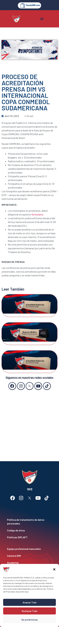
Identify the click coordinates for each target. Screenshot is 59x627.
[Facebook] (12, 386)
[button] (54, 569)
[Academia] (29, 562)
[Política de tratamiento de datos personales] (29, 521)
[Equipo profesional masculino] (29, 548)
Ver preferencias (29, 619)
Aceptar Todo (30, 602)
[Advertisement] (29, 422)
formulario (37, 214)
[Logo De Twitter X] (30, 386)
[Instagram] (21, 386)
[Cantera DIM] (29, 555)
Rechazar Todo (29, 611)
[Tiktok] (47, 386)
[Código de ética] (29, 530)
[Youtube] (38, 386)
